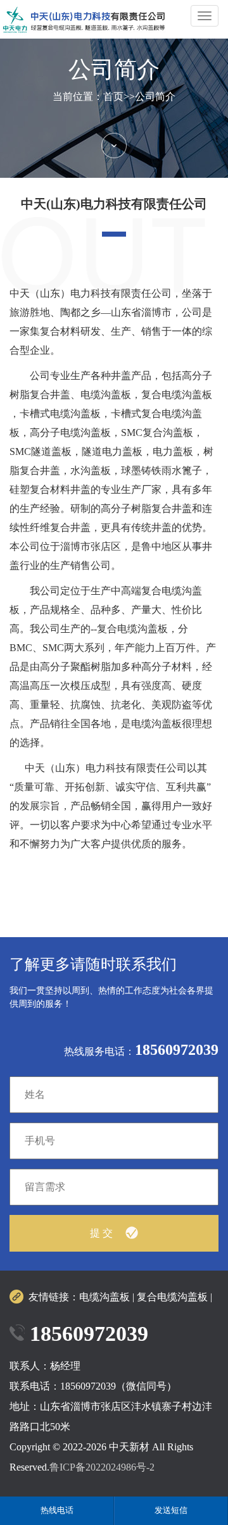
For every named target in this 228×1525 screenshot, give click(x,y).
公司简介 (155, 96)
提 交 (101, 1233)
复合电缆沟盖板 (172, 1297)
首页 (113, 96)
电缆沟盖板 (104, 1297)
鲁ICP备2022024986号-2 (102, 1467)
